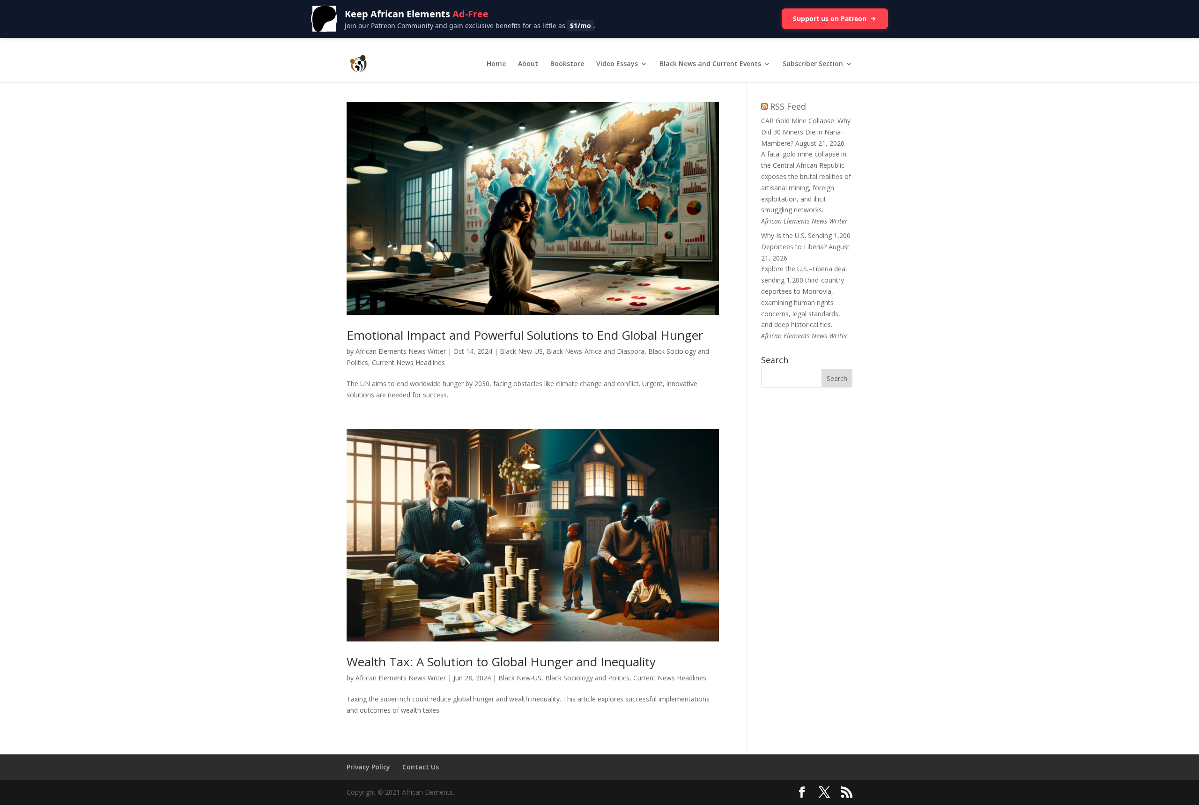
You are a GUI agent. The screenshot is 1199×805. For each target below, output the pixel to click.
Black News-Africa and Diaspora (595, 351)
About (528, 64)
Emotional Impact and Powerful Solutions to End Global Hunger (525, 335)
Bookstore (567, 64)
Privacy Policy (368, 766)
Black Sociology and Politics (587, 677)
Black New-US (521, 351)
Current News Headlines (408, 362)
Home (496, 64)
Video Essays (617, 64)
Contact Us (420, 766)
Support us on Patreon (829, 18)
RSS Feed (788, 106)
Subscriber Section (813, 64)
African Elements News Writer (400, 351)
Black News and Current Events (710, 64)
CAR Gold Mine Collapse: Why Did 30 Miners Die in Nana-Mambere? (806, 132)
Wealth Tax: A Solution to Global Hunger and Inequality (501, 661)
